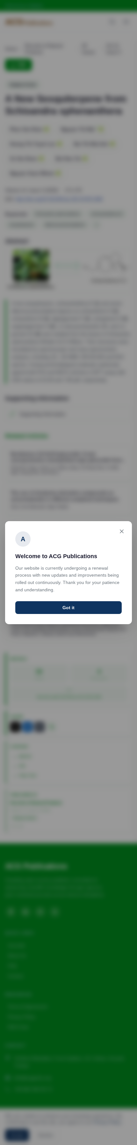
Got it (68, 607)
